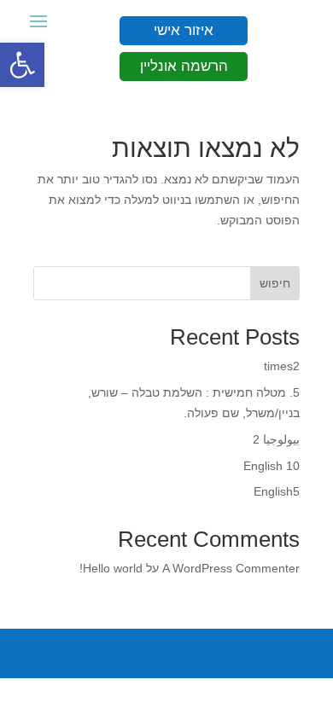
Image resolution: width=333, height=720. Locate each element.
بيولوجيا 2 (276, 439)
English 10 (271, 466)
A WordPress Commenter (231, 568)
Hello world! (111, 568)
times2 (282, 366)
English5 (277, 491)
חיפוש (275, 283)
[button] (22, 65)
